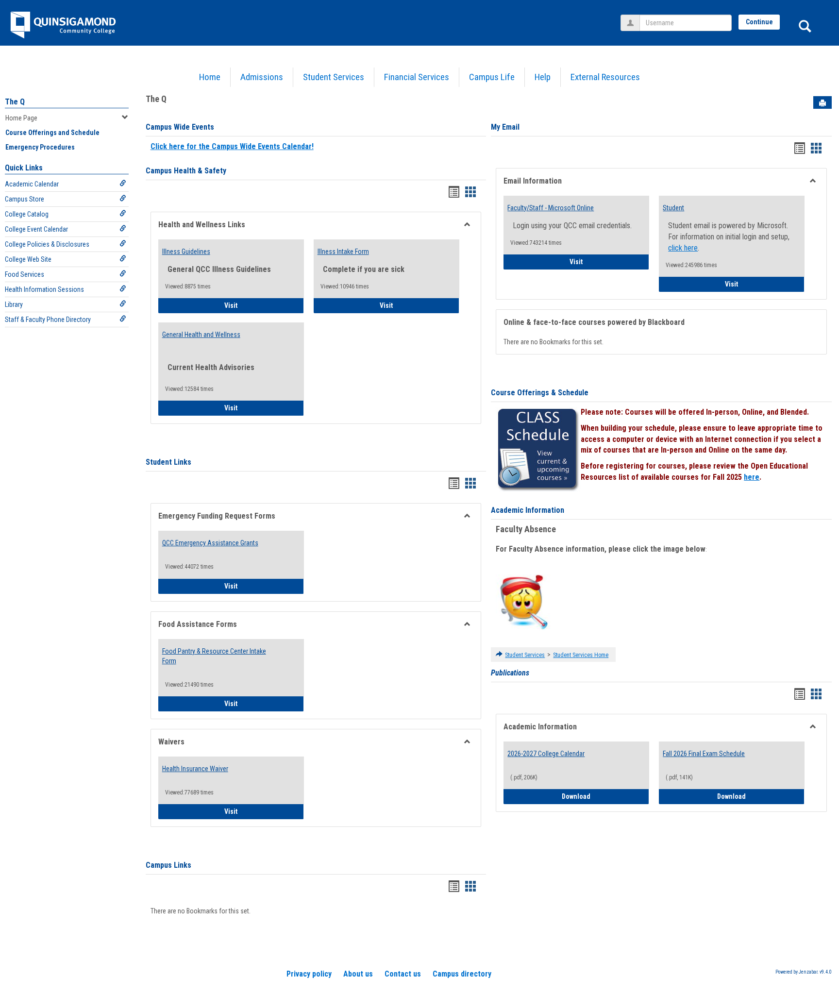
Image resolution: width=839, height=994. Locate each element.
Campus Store (24, 199)
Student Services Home (580, 655)
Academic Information (527, 510)
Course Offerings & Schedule (539, 392)
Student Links (168, 462)
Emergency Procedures (40, 147)
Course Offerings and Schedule (52, 132)
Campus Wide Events (180, 127)
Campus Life (492, 77)
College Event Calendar (36, 229)
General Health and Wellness (201, 334)
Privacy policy (309, 973)
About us (358, 973)
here (751, 477)
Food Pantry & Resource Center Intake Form (214, 656)
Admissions (261, 77)
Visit (258, 305)
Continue (759, 22)
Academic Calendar (32, 184)
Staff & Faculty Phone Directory (48, 319)
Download (605, 796)
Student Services (333, 77)
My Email (505, 127)
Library (14, 304)
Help (543, 77)
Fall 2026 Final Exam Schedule (704, 754)
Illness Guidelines (186, 251)
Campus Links (168, 865)
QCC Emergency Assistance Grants (210, 543)
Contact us (403, 973)
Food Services (24, 274)
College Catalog (27, 214)
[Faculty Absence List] (524, 602)
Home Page (21, 118)
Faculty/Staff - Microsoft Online (550, 208)
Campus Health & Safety (186, 170)
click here (683, 248)
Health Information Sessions (44, 289)
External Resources (605, 77)
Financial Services (416, 77)
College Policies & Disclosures (47, 244)
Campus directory (462, 973)
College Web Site (28, 259)
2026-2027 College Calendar (546, 754)
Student (673, 208)
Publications (510, 672)
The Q (15, 101)
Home (209, 77)
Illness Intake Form (343, 251)
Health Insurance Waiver (195, 769)
